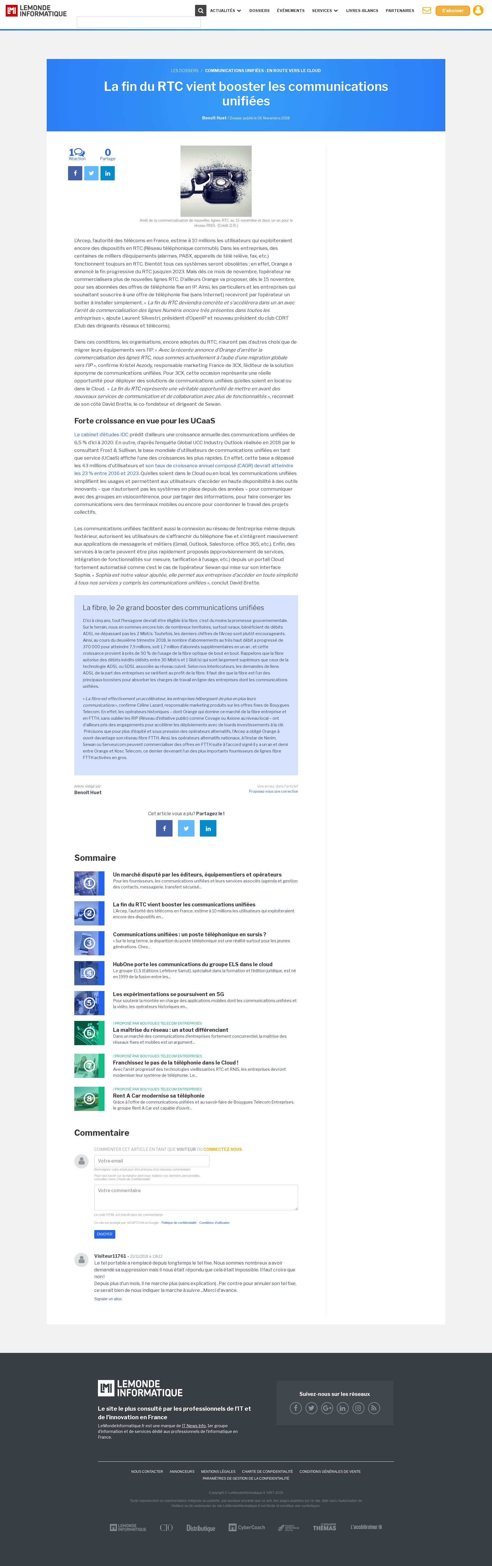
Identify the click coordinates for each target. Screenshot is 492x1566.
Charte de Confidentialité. (133, 1179)
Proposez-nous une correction (273, 791)
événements (291, 10)
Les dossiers (184, 70)
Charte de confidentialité (267, 1472)
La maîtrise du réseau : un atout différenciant (170, 1030)
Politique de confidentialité (178, 1222)
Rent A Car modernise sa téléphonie (158, 1096)
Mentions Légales (218, 1472)
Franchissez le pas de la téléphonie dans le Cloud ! (175, 1063)
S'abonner (453, 10)
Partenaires (400, 10)
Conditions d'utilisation (214, 1222)
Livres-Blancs (362, 10)
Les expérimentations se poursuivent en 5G (168, 994)
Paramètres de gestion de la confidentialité (246, 1479)
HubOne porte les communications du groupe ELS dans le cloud (192, 964)
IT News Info (194, 1425)
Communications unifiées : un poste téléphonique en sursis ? (189, 934)
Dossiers (259, 10)
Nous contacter (147, 1472)
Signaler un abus (108, 1299)
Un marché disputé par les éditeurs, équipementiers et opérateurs (197, 875)
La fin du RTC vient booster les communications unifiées (184, 905)
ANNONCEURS (182, 1472)
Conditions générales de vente (330, 1472)
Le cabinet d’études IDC (101, 434)
